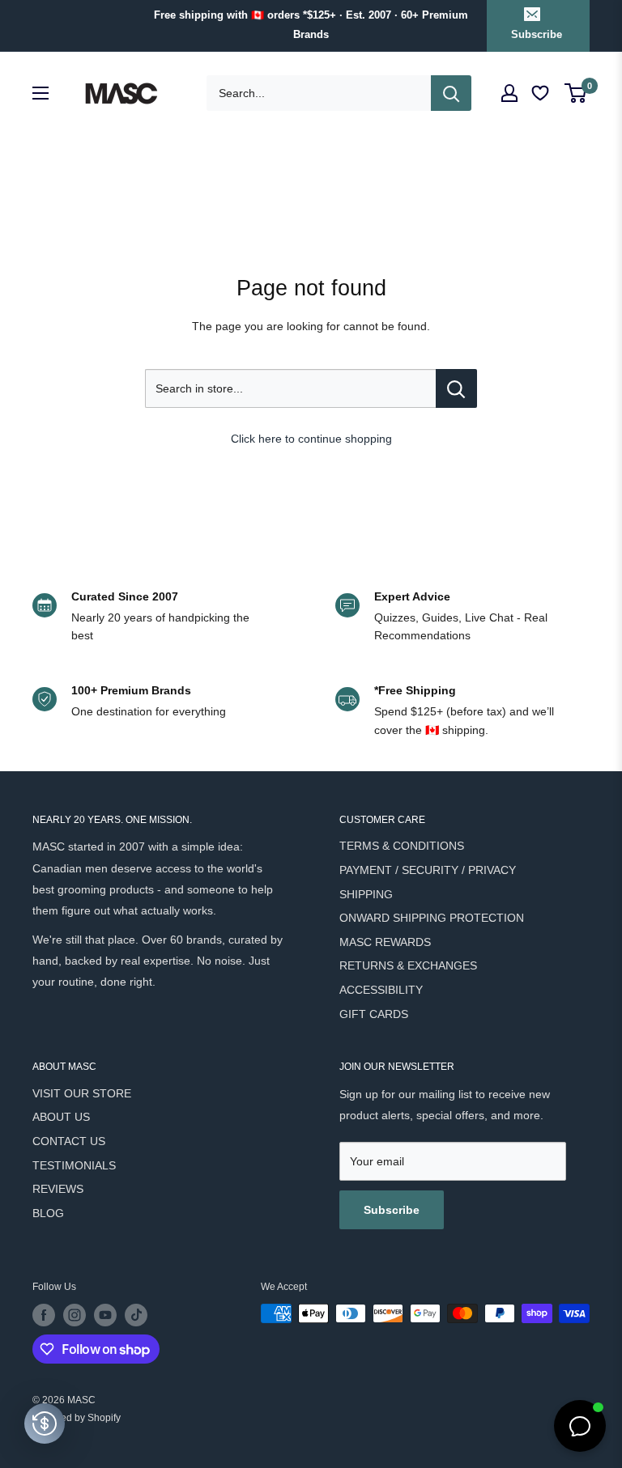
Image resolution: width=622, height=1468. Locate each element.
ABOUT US (61, 1116)
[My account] (509, 93)
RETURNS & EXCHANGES (408, 965)
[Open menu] (40, 93)
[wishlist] (542, 93)
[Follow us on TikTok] (136, 1315)
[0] (576, 93)
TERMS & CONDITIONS (401, 845)
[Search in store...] (456, 388)
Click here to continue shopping (311, 438)
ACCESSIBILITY (381, 989)
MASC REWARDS (385, 942)
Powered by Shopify (76, 1417)
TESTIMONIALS (74, 1165)
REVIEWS (57, 1188)
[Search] (451, 93)
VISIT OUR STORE (81, 1093)
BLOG (48, 1213)
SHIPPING (366, 894)
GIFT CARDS (373, 1014)
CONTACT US (68, 1141)
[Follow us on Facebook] (43, 1315)
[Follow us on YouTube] (105, 1315)
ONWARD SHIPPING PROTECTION (431, 917)
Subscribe (536, 34)
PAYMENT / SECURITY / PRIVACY (427, 869)
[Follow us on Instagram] (74, 1315)
